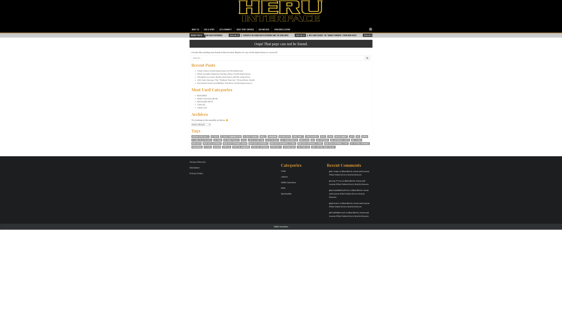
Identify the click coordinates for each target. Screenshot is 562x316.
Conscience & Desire (282, 29)
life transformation (289, 140)
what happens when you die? (323, 147)
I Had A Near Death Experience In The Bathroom (220, 71)
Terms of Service (198, 162)
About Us (195, 29)
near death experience (212, 143)
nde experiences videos (340, 140)
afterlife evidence (251, 136)
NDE (199, 96)
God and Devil (264, 29)
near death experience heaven (235, 143)
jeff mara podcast (231, 140)
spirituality (276, 147)
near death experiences (258, 143)
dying (330, 136)
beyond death (284, 136)
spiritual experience (260, 147)
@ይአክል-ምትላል (335, 181)
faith (352, 136)
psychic (207, 147)
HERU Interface (204, 99)
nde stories (356, 140)
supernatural (289, 147)
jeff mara (217, 140)
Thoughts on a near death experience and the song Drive (223, 77)
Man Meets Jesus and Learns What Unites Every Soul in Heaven (349, 193)
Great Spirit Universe (245, 29)
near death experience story (336, 143)
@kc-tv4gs (334, 171)
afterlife (214, 136)
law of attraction (256, 140)
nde (312, 140)
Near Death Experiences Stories (282, 143)
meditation (304, 140)
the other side (303, 147)
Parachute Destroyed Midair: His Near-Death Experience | (224, 83)
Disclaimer (195, 168)
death (323, 136)
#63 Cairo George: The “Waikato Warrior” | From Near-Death (226, 80)
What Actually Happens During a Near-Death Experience (224, 74)
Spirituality (202, 102)
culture (200, 108)
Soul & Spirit (209, 29)
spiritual (226, 147)
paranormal (197, 147)
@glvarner (334, 203)
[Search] (370, 29)
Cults (199, 105)
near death (196, 143)
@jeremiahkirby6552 (339, 190)
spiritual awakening (241, 147)
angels (263, 136)
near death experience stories (310, 143)
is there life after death (201, 140)
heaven (364, 136)
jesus (243, 140)
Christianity (298, 136)
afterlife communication (231, 136)
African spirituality (200, 136)
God (357, 136)
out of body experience (360, 143)
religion (217, 147)
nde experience (322, 140)
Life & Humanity (225, 29)
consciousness (312, 136)
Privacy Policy (196, 173)
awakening (272, 136)
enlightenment (341, 136)
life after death (272, 140)
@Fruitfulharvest (337, 213)
